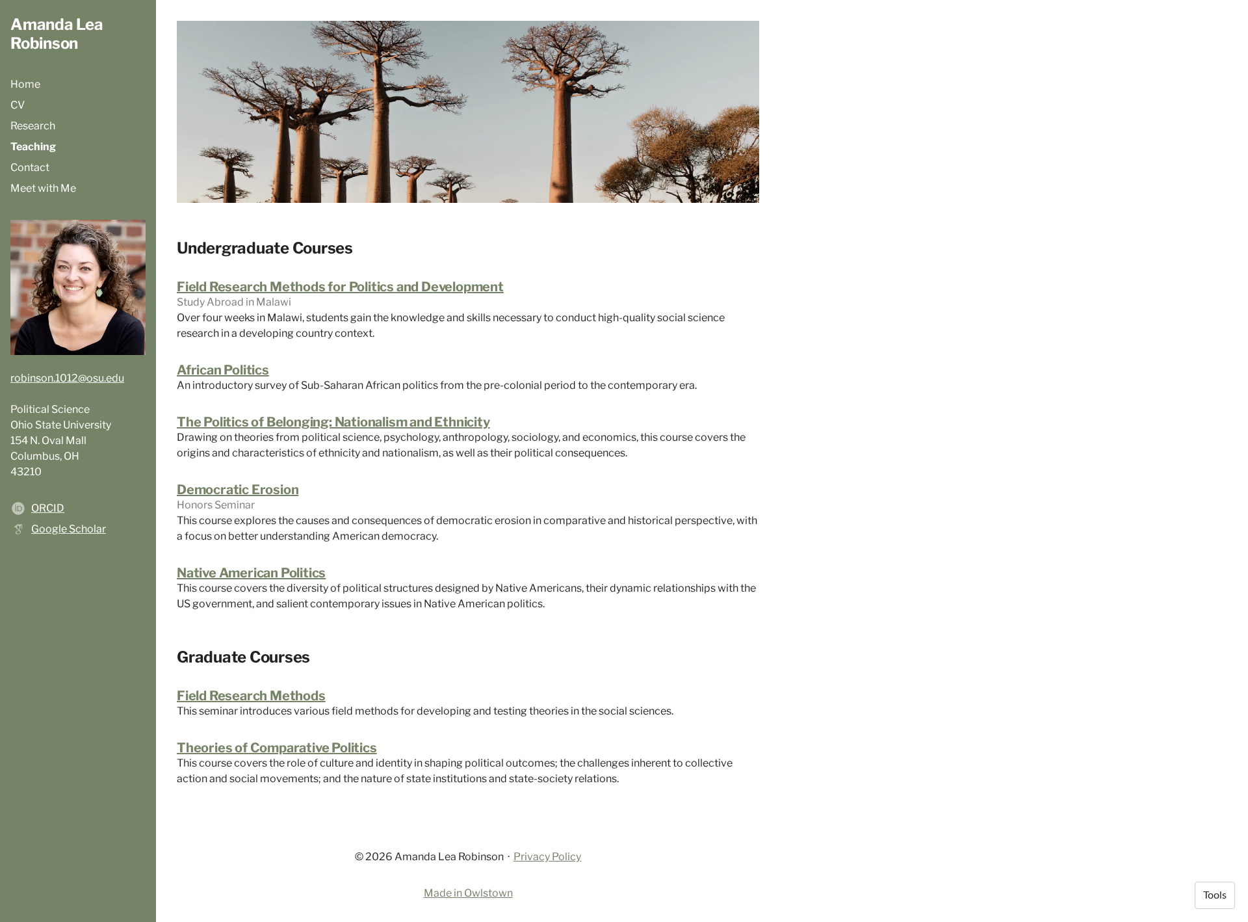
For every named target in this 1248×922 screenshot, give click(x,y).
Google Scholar (68, 529)
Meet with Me (43, 188)
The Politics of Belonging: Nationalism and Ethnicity (333, 422)
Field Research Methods (251, 696)
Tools (1215, 895)
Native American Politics (251, 573)
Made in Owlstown (468, 893)
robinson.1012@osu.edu (67, 378)
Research (32, 126)
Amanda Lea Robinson (56, 34)
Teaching (33, 146)
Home (25, 84)
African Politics (223, 370)
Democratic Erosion (237, 489)
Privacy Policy (547, 856)
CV (17, 105)
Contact (29, 167)
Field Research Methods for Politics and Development (340, 287)
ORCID (47, 508)
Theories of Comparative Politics (277, 748)
